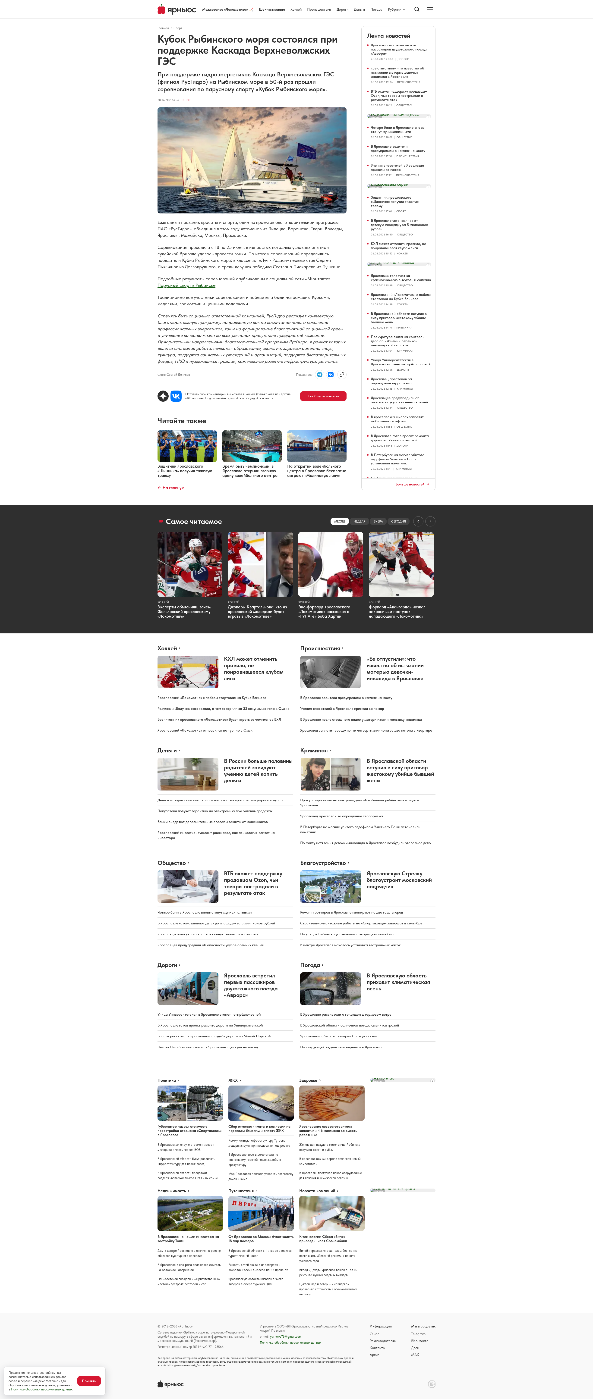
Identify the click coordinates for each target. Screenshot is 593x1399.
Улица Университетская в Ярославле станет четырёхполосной (401, 362)
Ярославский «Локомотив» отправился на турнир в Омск (205, 730)
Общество (404, 105)
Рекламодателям (383, 1341)
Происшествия (319, 9)
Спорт (177, 28)
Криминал (404, 327)
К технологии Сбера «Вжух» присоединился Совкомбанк (323, 1238)
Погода (376, 9)
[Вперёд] (430, 521)
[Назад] (418, 521)
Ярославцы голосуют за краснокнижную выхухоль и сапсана (401, 277)
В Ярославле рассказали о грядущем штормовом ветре (345, 1014)
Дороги (342, 9)
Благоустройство (323, 862)
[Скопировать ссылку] (342, 374)
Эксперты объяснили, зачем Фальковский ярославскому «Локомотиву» (184, 611)
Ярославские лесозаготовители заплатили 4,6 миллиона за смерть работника (328, 1130)
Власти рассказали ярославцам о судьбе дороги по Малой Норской (214, 1036)
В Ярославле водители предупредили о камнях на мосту (398, 148)
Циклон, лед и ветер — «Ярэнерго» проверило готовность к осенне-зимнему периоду (328, 1289)
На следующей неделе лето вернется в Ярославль (341, 1047)
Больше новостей (410, 484)
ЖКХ (233, 1080)
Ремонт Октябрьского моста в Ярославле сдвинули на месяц (208, 1047)
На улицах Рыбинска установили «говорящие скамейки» (347, 934)
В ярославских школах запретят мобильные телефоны (397, 419)
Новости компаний (317, 1191)
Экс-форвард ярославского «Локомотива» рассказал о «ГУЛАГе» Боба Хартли (324, 611)
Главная (163, 28)
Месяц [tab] (339, 521)
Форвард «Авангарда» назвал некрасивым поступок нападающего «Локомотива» (397, 611)
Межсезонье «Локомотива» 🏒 (227, 9)
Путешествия (241, 1191)
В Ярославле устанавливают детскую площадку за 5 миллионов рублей (399, 224)
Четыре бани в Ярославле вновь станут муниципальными (397, 129)
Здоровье (308, 1080)
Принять (89, 1381)
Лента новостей (388, 35)
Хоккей (296, 9)
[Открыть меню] (429, 9)
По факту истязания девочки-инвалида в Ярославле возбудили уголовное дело (365, 843)
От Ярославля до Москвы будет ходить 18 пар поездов (261, 1238)
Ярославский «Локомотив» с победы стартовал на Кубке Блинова (401, 296)
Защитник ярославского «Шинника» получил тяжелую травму (395, 201)
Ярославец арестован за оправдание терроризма (391, 381)
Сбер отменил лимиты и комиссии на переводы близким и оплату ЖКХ (259, 1128)
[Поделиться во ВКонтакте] (330, 374)
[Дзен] (163, 396)
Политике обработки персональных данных (41, 1389)
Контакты (377, 1348)
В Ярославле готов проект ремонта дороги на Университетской (400, 438)
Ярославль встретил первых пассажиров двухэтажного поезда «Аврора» (399, 49)
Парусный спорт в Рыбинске (186, 285)
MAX (415, 1354)
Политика (167, 1080)
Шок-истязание (272, 9)
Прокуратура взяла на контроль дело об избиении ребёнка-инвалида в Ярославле (397, 341)
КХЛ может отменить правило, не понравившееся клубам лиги (398, 245)
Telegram (418, 1334)
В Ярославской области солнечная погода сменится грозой (349, 1025)
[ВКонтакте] (176, 396)
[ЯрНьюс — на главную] (177, 9)
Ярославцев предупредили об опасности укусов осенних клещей (399, 400)
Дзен (415, 1348)
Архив (374, 1354)
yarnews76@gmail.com (286, 1336)
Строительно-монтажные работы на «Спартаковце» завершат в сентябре (361, 923)
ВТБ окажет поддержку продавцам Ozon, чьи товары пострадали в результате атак (399, 95)
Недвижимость (172, 1191)
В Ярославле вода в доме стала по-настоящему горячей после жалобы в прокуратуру (254, 1160)
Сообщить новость (323, 396)
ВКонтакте (419, 1341)
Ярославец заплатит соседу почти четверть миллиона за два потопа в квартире (366, 730)
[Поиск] (417, 9)
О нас (374, 1334)
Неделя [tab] (359, 521)
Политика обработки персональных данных (290, 1342)
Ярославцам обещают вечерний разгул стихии (338, 1036)
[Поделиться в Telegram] (319, 374)
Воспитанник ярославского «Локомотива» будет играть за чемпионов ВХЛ (219, 719)
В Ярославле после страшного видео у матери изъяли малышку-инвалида (361, 719)
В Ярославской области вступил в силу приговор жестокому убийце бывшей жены (399, 317)
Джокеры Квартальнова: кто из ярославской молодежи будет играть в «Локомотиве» (257, 611)
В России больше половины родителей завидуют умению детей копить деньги (258, 770)
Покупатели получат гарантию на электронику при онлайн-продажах (215, 811)
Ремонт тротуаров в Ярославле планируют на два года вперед (351, 912)
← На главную (171, 487)
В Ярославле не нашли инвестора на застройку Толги (188, 1238)
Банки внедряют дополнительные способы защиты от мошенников (213, 822)
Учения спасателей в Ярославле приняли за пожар (397, 167)
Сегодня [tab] (398, 521)
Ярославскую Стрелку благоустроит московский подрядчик (399, 880)
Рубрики (394, 9)
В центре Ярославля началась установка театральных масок (350, 945)
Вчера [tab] (378, 521)
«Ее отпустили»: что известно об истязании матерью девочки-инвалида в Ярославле (397, 72)
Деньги (359, 9)
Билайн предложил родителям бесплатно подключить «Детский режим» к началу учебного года (328, 1256)
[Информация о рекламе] (428, 117)
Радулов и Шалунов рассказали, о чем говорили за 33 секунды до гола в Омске (223, 708)
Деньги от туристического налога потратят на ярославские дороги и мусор (220, 800)
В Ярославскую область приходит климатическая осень (398, 982)
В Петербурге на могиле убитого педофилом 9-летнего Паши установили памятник (397, 459)
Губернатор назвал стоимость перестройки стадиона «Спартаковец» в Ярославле (190, 1130)
